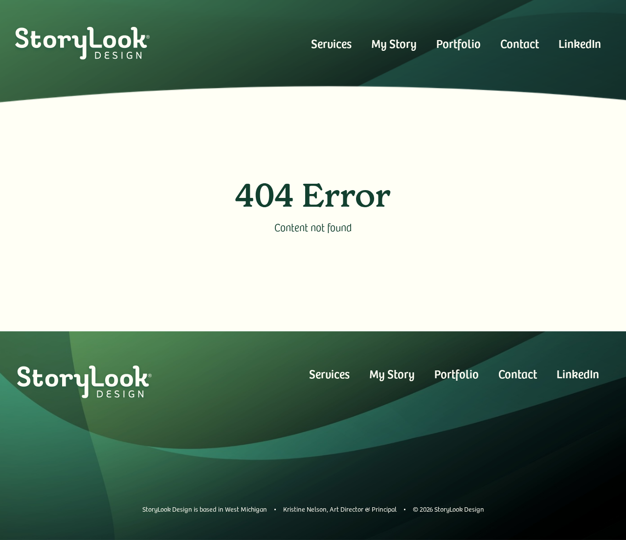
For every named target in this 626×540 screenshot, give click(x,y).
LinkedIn (580, 43)
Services (331, 43)
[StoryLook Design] (82, 43)
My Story (394, 43)
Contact (519, 43)
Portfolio (458, 43)
